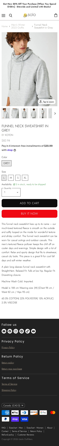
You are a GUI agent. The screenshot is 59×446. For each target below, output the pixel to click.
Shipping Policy (9, 390)
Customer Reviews (26, 434)
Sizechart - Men (16, 427)
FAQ (3, 427)
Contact (5, 431)
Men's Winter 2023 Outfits (18, 26)
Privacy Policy (8, 347)
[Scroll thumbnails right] (54, 113)
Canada (11, 405)
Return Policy (36, 431)
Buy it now (29, 213)
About (49, 427)
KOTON (9, 135)
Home (5, 26)
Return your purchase (12, 368)
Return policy (8, 362)
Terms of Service (9, 384)
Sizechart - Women (35, 427)
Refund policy (8, 434)
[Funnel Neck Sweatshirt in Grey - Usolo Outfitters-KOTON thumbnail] (6, 113)
